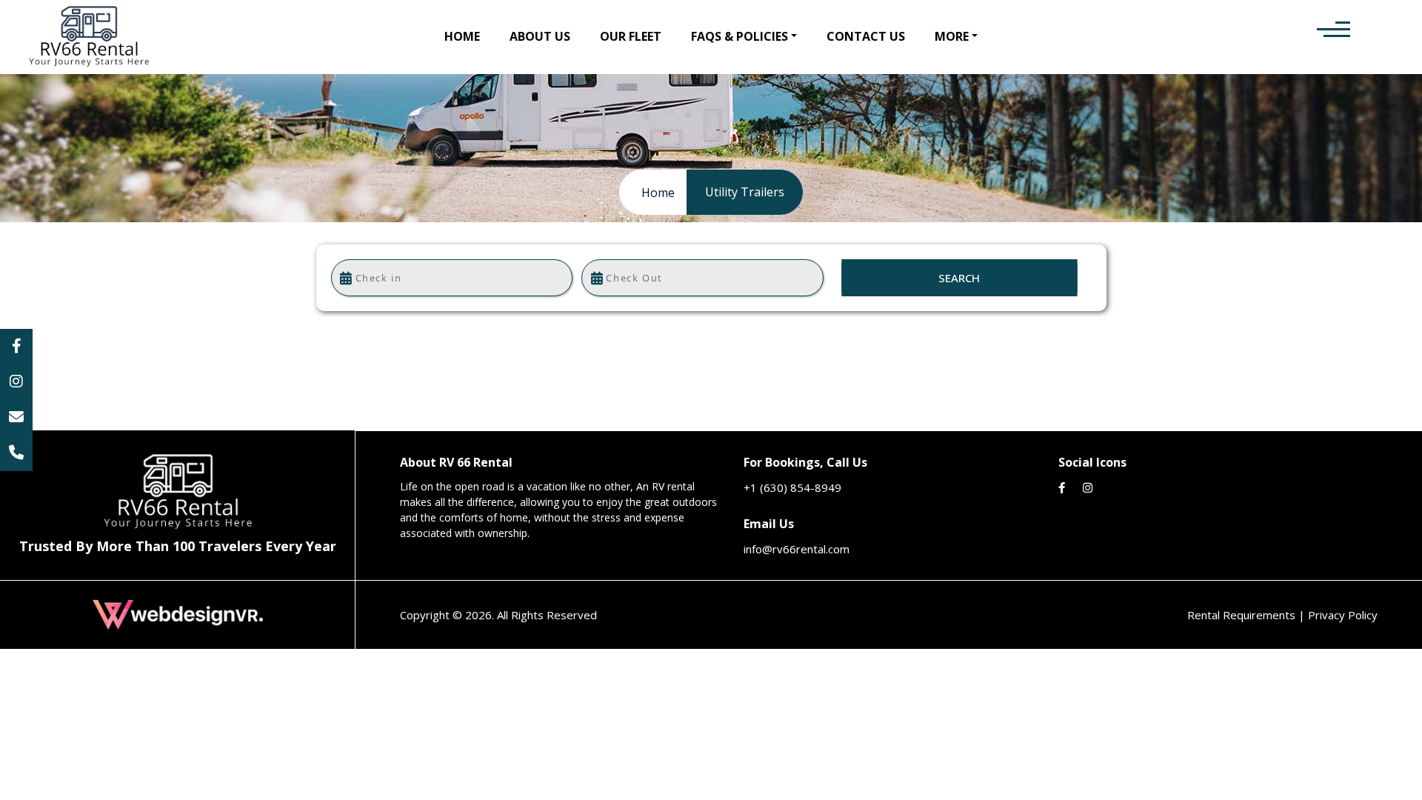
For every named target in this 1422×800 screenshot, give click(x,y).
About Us (540, 36)
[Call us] (16, 453)
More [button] (952, 36)
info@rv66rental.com (796, 548)
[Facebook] (16, 346)
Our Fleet (630, 36)
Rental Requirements (1242, 614)
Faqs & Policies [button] (739, 36)
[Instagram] (16, 382)
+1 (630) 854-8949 (792, 487)
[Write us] (16, 418)
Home (462, 36)
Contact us (866, 36)
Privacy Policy (1343, 614)
